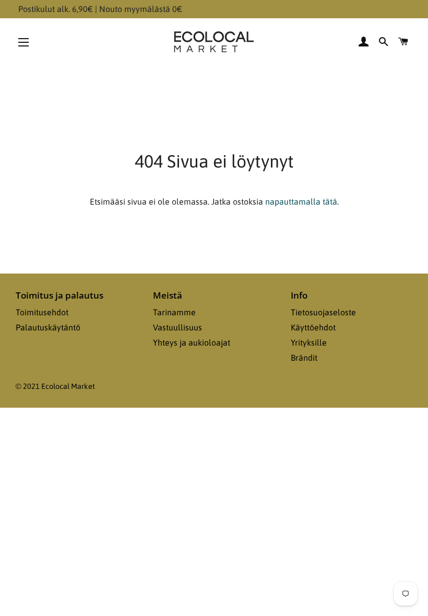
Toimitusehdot (42, 312)
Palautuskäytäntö (48, 327)
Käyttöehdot (313, 327)
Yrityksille (309, 342)
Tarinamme (174, 312)
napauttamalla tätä (301, 201)
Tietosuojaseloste (323, 312)
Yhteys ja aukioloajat (191, 342)
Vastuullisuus (177, 327)
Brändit (304, 357)
